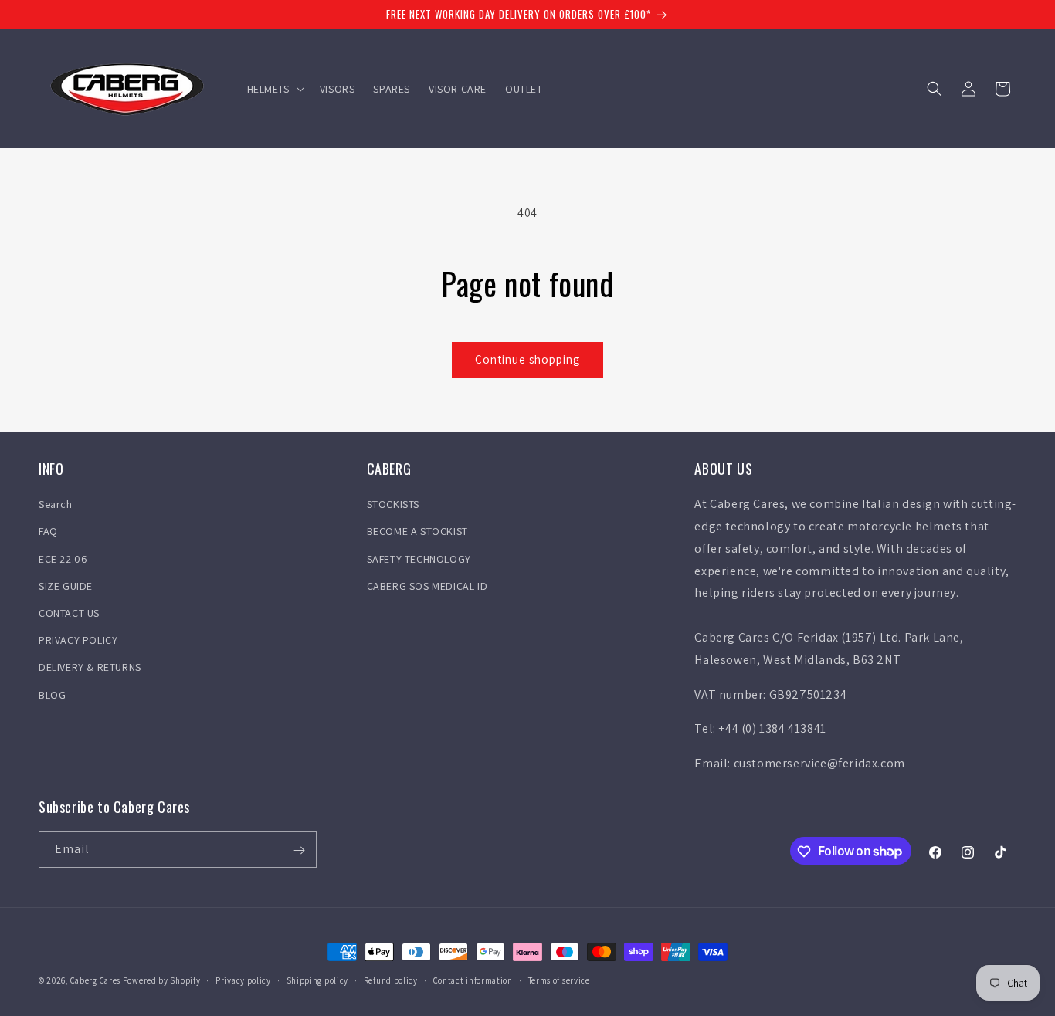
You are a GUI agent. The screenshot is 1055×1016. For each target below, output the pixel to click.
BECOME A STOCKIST (417, 532)
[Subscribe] (299, 850)
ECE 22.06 (63, 559)
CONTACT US (69, 613)
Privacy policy (243, 979)
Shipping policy (318, 979)
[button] (274, 89)
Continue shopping (527, 359)
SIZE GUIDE (66, 586)
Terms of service (559, 979)
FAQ (48, 532)
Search (56, 504)
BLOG (52, 695)
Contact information (473, 979)
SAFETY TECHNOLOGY (419, 559)
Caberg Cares (95, 980)
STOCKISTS (393, 504)
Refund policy (391, 979)
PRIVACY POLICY (78, 640)
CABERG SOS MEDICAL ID (427, 586)
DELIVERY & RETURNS (90, 668)
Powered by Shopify (162, 980)
